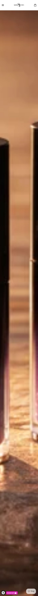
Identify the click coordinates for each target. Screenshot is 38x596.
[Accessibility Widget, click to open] (3, 592)
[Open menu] (5, 5)
